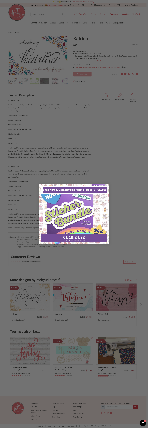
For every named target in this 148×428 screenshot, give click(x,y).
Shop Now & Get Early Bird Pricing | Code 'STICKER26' (75, 190)
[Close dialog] (106, 186)
